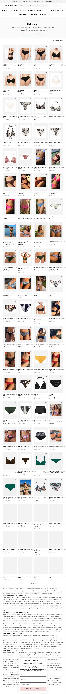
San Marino (37, 168)
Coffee (5, 474)
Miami (19, 395)
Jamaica (20, 193)
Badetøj (31, 21)
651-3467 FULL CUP (8, 244)
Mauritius (20, 244)
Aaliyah (20, 346)
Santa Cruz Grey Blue (39, 218)
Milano (35, 552)
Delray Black (6, 93)
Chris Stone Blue (7, 295)
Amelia (35, 295)
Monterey (36, 500)
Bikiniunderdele (39, 34)
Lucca (50, 346)
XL (18, 142)
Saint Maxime (37, 346)
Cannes (51, 91)
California (5, 168)
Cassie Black (6, 67)
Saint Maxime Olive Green (25, 498)
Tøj (27, 21)
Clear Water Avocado (24, 421)
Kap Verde (36, 448)
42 (48, 64)
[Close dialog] (45, 660)
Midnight (5, 525)
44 (33, 64)
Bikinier (37, 21)
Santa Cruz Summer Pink (25, 218)
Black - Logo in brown (39, 397)
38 (32, 91)
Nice (19, 118)
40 (17, 116)
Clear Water (21, 320)
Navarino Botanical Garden (41, 474)
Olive (19, 270)
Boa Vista (51, 423)
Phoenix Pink (6, 218)
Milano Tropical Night (9, 320)
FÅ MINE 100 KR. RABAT (33, 689)
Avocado (5, 551)
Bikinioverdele (26, 34)
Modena (51, 320)
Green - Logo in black (9, 423)
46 (64, 241)
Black (35, 321)
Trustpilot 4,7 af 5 (49, 1)
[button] (19, 5)
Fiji (49, 168)
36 (47, 91)
